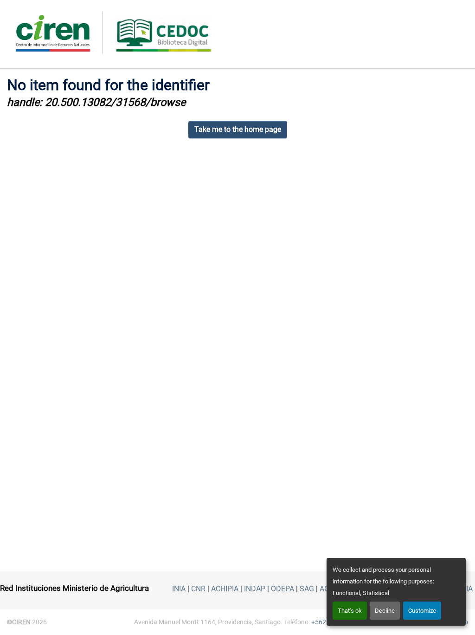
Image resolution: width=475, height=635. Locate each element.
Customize (422, 610)
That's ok (350, 610)
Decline (385, 610)
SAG (307, 588)
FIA (467, 588)
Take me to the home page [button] (237, 129)
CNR (198, 588)
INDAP (254, 588)
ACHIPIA (224, 588)
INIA (179, 588)
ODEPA (282, 588)
